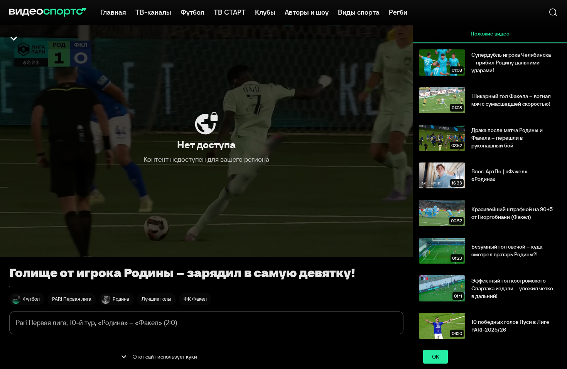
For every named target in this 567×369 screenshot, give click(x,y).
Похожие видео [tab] (490, 33)
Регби (398, 12)
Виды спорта (359, 12)
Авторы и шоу (307, 12)
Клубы (265, 12)
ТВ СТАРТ (230, 12)
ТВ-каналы (153, 12)
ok (435, 356)
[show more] (124, 356)
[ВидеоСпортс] (47, 12)
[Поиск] (553, 12)
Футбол (192, 12)
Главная (113, 12)
